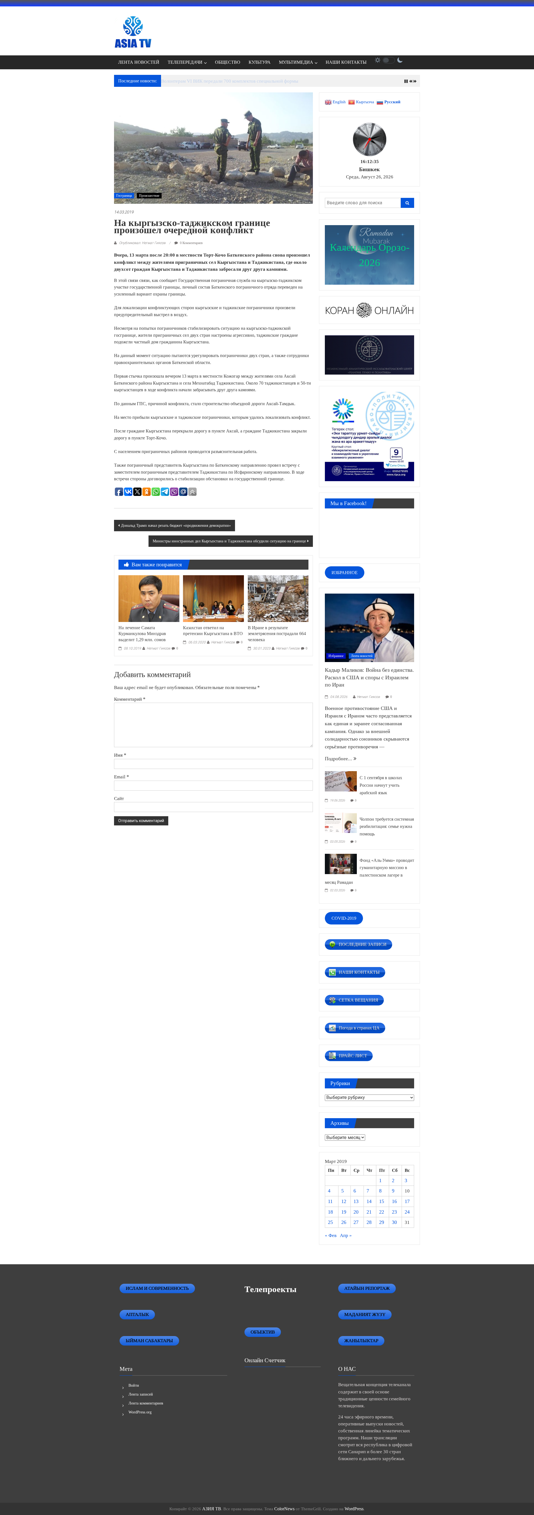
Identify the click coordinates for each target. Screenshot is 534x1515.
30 (394, 1222)
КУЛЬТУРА (260, 62)
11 (330, 1201)
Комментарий (129, 699)
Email (121, 776)
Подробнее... (339, 758)
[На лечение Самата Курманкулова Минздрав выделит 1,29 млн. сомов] (148, 598)
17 (407, 1201)
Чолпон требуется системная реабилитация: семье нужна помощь (387, 826)
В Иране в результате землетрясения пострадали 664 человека (277, 634)
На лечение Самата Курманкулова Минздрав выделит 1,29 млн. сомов (142, 634)
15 (381, 1201)
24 (407, 1212)
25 (330, 1222)
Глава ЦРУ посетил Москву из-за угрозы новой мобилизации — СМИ (232, 81)
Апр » (346, 1235)
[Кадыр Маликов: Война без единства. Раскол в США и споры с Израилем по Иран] (369, 627)
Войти (133, 1385)
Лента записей (140, 1394)
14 (369, 1201)
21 (369, 1212)
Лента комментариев (145, 1403)
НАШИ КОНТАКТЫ (346, 62)
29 (381, 1222)
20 (356, 1212)
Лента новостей (361, 656)
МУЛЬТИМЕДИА (296, 62)
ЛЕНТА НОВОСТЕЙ (138, 62)
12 (343, 1201)
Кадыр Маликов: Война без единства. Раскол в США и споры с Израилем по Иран (369, 677)
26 (343, 1222)
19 (343, 1212)
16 (394, 1201)
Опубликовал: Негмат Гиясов (142, 243)
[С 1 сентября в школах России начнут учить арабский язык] (341, 781)
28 (369, 1222)
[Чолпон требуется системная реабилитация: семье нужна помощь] (341, 822)
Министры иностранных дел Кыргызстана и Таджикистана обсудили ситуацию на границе (229, 541)
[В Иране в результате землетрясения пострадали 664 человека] (278, 598)
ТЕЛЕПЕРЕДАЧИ (185, 62)
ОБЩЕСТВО (227, 62)
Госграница (124, 196)
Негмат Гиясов (158, 648)
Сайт (119, 798)
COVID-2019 (344, 918)
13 (356, 1201)
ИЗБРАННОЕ (345, 572)
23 (394, 1212)
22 (381, 1212)
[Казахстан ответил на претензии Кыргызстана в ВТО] (213, 598)
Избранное (335, 656)
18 (330, 1212)
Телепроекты (270, 1289)
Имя (120, 755)
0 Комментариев (191, 243)
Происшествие (149, 196)
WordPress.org (140, 1412)
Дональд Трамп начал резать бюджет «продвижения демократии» (176, 525)
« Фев (331, 1235)
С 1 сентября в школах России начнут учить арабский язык (381, 785)
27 (356, 1222)
